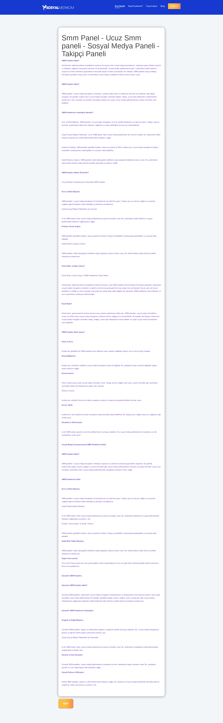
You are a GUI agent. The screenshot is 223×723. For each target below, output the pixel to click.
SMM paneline (86, 351)
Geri (66, 703)
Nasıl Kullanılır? (135, 6)
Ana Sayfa (120, 6)
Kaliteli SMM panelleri (70, 682)
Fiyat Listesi (151, 6)
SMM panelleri (67, 94)
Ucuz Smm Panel (69, 563)
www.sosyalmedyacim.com (109, 563)
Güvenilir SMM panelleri (71, 630)
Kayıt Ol (174, 6)
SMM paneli (70, 432)
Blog (163, 6)
